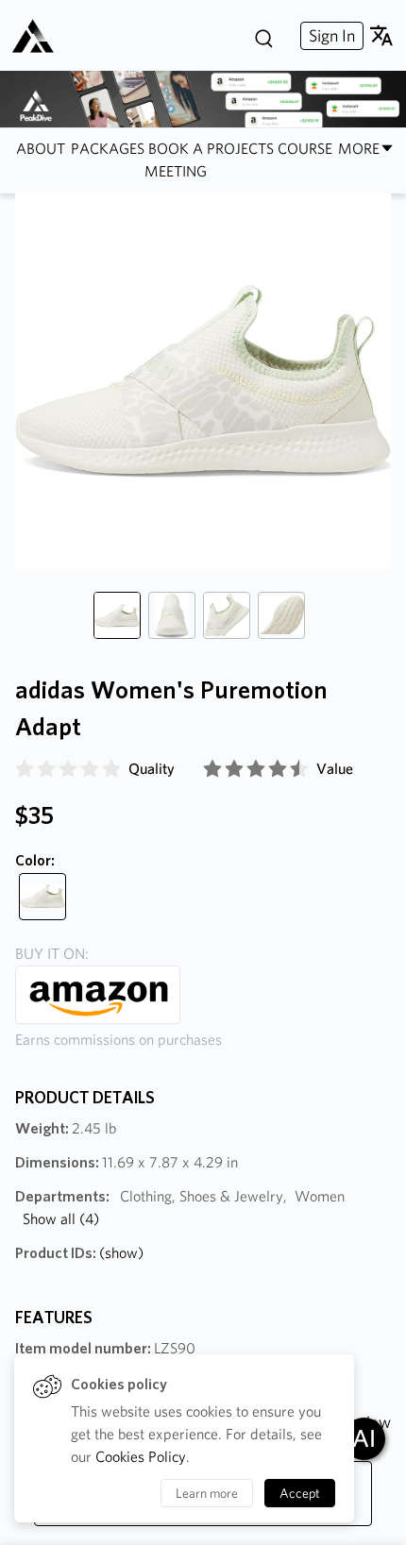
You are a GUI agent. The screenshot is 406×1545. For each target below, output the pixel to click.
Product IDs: (79, 1253)
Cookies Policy (140, 1457)
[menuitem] (329, 35)
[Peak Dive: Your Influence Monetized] (40, 35)
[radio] (24, 769)
